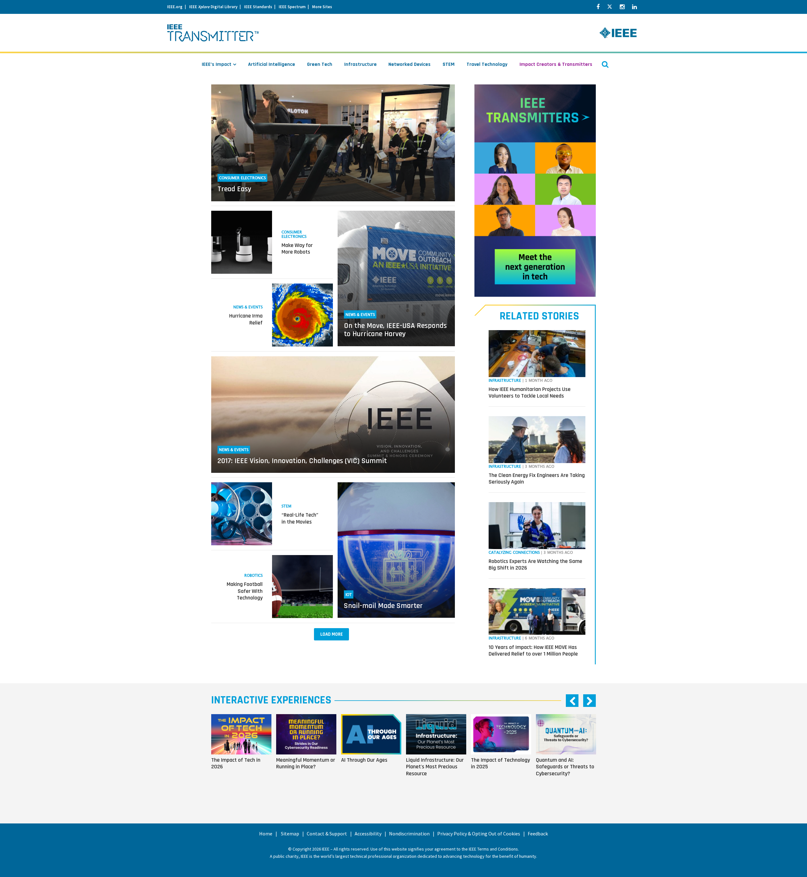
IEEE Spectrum (292, 6)
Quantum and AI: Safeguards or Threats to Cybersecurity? (565, 766)
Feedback (538, 833)
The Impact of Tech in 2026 (235, 763)
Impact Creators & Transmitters (556, 64)
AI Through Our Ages (364, 759)
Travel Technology (487, 64)
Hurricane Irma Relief (246, 319)
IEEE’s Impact (216, 64)
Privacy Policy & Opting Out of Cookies (478, 833)
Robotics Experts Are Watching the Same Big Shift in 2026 (535, 565)
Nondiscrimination (409, 833)
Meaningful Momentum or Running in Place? (305, 763)
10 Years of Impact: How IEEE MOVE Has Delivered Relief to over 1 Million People (533, 651)
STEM (449, 64)
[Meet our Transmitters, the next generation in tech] (535, 190)
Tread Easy (234, 189)
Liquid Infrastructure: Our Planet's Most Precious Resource (435, 766)
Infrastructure (360, 64)
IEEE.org (175, 6)
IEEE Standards (258, 6)
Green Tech (319, 64)
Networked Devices (409, 64)
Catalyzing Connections (514, 552)
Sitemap (290, 833)
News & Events (248, 307)
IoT (348, 595)
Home (265, 833)
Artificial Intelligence (271, 64)
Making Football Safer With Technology (245, 591)
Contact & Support (327, 833)
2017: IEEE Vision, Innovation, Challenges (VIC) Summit (302, 461)
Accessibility (368, 833)
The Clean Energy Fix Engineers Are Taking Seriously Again (537, 479)
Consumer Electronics (242, 178)
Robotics (253, 575)
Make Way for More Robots (297, 249)
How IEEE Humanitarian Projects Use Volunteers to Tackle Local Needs (530, 393)
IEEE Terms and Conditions (493, 849)
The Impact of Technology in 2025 (500, 763)
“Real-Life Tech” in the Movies (300, 518)
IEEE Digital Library (213, 6)
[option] (243, 754)
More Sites (322, 6)
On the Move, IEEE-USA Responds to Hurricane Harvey (395, 330)
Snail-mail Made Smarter (383, 605)
